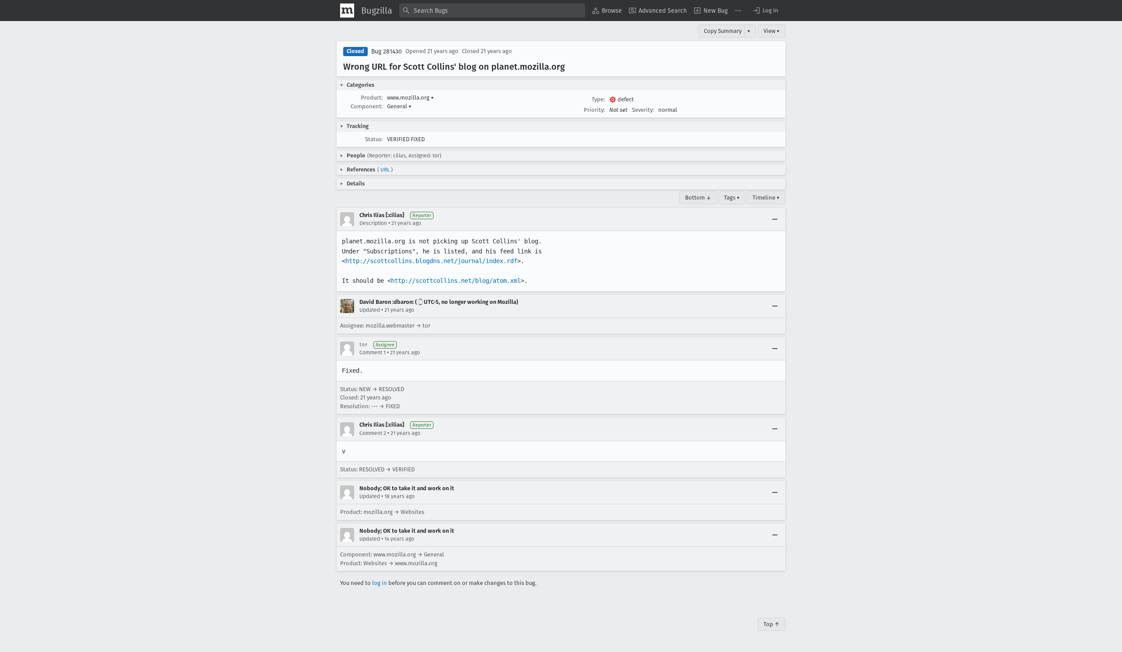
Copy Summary (723, 31)
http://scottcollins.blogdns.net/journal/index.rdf (431, 260)
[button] (765, 11)
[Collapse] (775, 219)
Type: (598, 99)
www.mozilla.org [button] (410, 97)
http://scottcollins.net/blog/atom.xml (456, 280)
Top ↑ (771, 624)
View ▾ (771, 31)
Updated (369, 310)
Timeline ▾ (766, 197)
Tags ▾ (732, 197)
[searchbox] (492, 11)
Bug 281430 (386, 51)
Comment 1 (372, 352)
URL (385, 170)
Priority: (594, 110)
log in (379, 583)
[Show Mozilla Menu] (347, 11)
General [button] (399, 106)
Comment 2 (372, 433)
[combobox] (492, 11)
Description (373, 223)
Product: (372, 97)
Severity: (643, 110)
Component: (367, 106)
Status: (374, 139)
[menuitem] (607, 11)
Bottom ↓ (698, 197)
